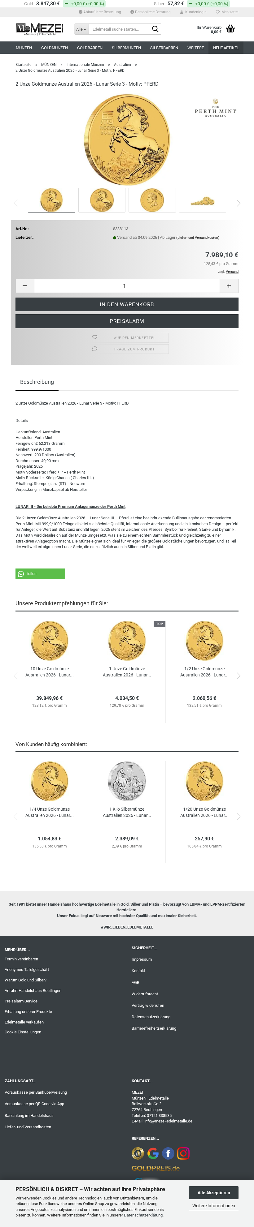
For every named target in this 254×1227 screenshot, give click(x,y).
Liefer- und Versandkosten (28, 1127)
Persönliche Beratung (152, 12)
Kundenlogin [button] (195, 12)
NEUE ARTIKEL (226, 47)
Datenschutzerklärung (143, 1215)
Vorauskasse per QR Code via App (34, 1103)
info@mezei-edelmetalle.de (168, 1121)
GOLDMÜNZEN (54, 47)
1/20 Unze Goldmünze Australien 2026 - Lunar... (204, 812)
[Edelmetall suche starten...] (155, 29)
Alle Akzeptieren (214, 1192)
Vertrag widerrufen (148, 1005)
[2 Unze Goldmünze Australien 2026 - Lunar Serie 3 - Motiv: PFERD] (127, 139)
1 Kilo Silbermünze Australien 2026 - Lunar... (127, 812)
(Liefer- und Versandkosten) (197, 238)
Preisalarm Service (21, 1001)
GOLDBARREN (90, 47)
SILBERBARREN (164, 47)
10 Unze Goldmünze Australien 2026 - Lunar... (49, 671)
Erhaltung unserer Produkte (28, 1011)
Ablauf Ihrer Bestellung (101, 12)
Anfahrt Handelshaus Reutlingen (33, 990)
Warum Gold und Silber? (25, 980)
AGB (135, 982)
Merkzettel (229, 12)
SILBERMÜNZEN (126, 47)
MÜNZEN (24, 47)
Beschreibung (37, 382)
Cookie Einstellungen (23, 1032)
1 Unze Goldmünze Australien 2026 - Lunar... (127, 671)
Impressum (142, 959)
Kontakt (138, 970)
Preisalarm (127, 321)
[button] (238, 203)
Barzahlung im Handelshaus (29, 1115)
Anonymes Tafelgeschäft (27, 969)
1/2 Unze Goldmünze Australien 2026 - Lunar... (204, 671)
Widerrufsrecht (145, 994)
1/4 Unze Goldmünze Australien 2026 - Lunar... (49, 812)
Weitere (195, 47)
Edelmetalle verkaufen (24, 1022)
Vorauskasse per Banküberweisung (36, 1092)
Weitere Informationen (213, 1205)
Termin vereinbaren (21, 959)
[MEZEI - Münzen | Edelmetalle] (39, 29)
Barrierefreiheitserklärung (154, 1028)
